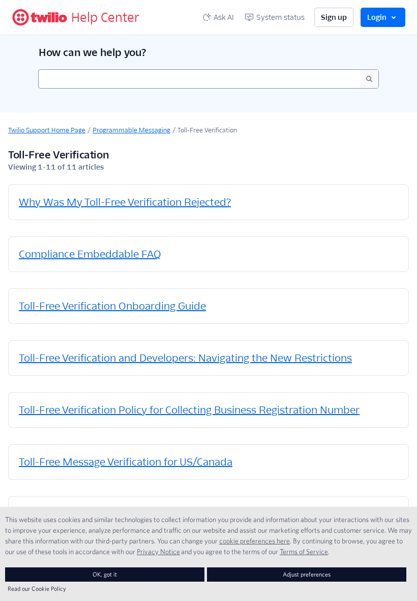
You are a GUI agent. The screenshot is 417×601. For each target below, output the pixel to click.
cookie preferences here (254, 541)
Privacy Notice (158, 552)
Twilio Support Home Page (46, 130)
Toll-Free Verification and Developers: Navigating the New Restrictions (185, 358)
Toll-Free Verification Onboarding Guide (112, 306)
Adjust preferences (307, 574)
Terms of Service (304, 552)
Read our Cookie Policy (37, 588)
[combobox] (199, 79)
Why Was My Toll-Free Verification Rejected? (125, 202)
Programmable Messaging (131, 130)
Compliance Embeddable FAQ (90, 254)
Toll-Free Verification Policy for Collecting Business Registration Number (189, 410)
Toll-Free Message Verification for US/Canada (125, 462)
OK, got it (105, 574)
